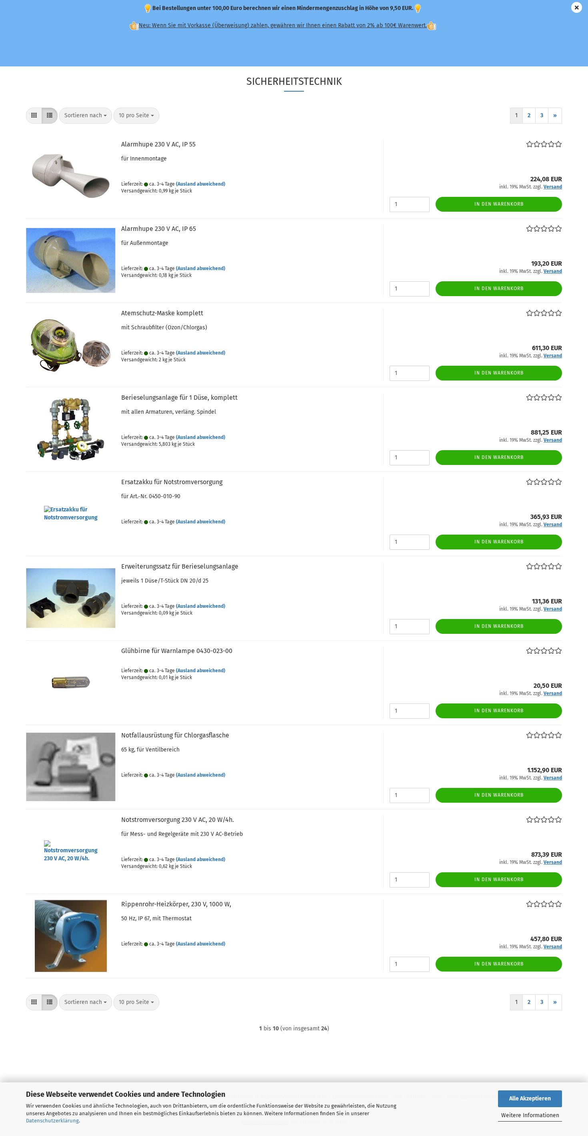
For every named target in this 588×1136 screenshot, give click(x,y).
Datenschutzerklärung (52, 1121)
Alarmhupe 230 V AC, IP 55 (158, 144)
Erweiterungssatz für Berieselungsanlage (179, 566)
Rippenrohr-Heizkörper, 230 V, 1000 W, (176, 904)
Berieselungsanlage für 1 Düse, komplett (179, 397)
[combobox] (85, 116)
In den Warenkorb (499, 204)
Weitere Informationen (530, 1115)
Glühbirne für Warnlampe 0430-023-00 (176, 651)
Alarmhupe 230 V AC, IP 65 (158, 228)
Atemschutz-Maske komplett (162, 313)
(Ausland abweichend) (200, 184)
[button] (34, 116)
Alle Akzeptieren (530, 1098)
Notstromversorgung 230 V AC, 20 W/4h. (177, 819)
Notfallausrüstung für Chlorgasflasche (175, 735)
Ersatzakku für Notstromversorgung (171, 482)
